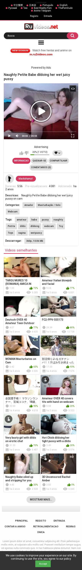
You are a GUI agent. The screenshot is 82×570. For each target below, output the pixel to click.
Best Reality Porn (43, 8)
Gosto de (21, 153)
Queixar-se (39, 160)
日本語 (32, 5)
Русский (12, 8)
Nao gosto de (26, 153)
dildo (23, 226)
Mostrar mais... (41, 499)
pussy (45, 219)
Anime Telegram (42, 10)
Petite (11, 226)
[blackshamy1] (9, 178)
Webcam (13, 211)
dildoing (35, 226)
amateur (22, 219)
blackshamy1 (26, 178)
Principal (21, 520)
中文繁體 (18, 5)
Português (48, 5)
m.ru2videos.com (41, 54)
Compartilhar (58, 160)
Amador (28, 205)
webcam (49, 226)
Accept (43, 563)
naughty (58, 219)
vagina (22, 233)
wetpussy (36, 233)
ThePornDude (65, 8)
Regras (71, 526)
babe (34, 219)
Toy (61, 226)
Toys (10, 233)
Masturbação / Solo (49, 205)
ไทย (25, 8)
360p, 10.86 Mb (34, 241)
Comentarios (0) (41, 167)
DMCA (41, 532)
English (64, 5)
